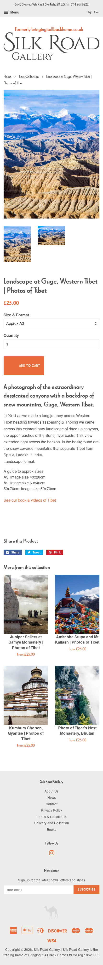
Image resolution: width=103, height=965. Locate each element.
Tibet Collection (29, 76)
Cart (96, 12)
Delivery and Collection (51, 822)
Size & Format (16, 315)
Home (7, 76)
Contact (51, 803)
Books (51, 829)
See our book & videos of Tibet (30, 500)
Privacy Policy (51, 810)
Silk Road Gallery (47, 949)
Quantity (11, 335)
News (51, 797)
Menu (14, 12)
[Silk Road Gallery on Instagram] (51, 853)
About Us (51, 791)
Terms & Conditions (51, 816)
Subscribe (86, 889)
